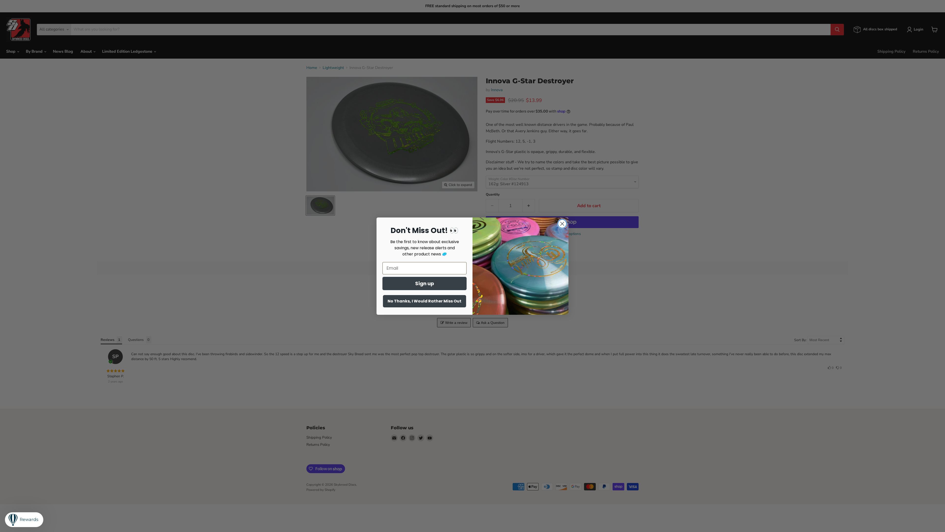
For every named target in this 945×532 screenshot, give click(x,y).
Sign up (424, 283)
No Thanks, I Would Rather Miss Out (424, 301)
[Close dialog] (562, 223)
